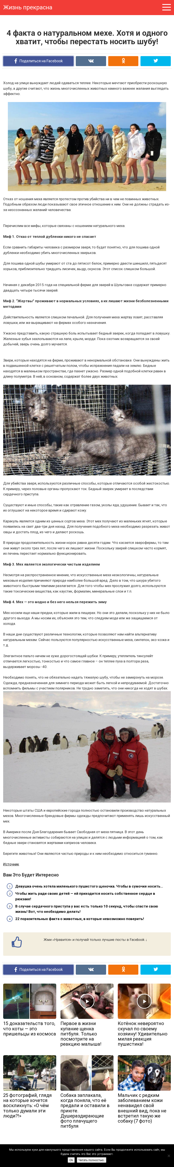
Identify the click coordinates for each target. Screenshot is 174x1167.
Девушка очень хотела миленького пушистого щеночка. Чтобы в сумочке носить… (89, 886)
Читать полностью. (92, 1160)
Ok (71, 1160)
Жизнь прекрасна (27, 7)
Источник (11, 864)
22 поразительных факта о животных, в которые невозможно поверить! (79, 919)
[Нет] (169, 1156)
